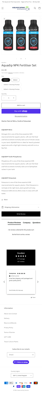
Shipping (10, 72)
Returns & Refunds (10, 323)
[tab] (14, 223)
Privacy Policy (8, 328)
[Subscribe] (32, 354)
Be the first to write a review (21, 234)
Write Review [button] (21, 214)
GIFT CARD (7, 337)
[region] (21, 282)
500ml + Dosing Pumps (13, 89)
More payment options (21, 116)
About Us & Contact (10, 314)
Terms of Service (9, 332)
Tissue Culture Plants (11, 342)
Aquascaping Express (23, 390)
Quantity (4, 94)
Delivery (6, 318)
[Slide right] (25, 58)
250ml (6, 80)
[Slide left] (16, 58)
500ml (15, 80)
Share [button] (6, 200)
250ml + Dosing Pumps (13, 85)
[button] (2, 8)
